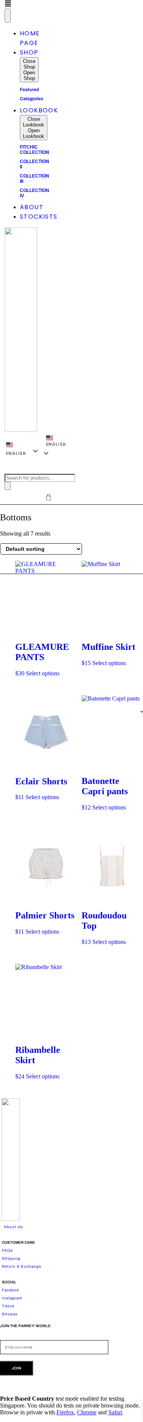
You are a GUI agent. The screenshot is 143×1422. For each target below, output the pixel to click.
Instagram (12, 1298)
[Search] (8, 486)
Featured (29, 89)
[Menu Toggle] (8, 15)
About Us (13, 1227)
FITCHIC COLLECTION (34, 149)
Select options (42, 673)
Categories (31, 98)
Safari (115, 1412)
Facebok (10, 1290)
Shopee (10, 1314)
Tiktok (8, 1306)
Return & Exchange (21, 1266)
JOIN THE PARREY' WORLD (25, 1326)
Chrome (86, 1412)
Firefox (65, 1412)
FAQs (7, 1250)
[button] (56, 441)
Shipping (11, 1258)
